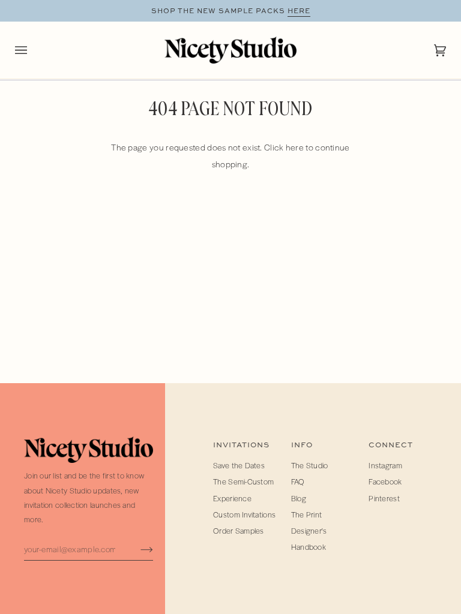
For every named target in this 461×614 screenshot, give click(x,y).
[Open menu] (33, 50)
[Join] (137, 548)
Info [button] (302, 445)
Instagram (385, 465)
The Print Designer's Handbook (309, 530)
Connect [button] (391, 445)
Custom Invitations (244, 514)
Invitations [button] (241, 445)
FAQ (298, 481)
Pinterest (384, 498)
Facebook (385, 481)
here (299, 11)
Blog (298, 498)
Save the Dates (239, 465)
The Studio (309, 465)
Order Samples (238, 530)
